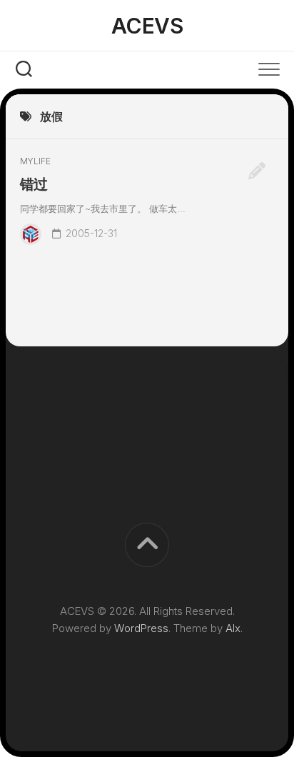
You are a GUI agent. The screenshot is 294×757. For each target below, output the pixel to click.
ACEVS (147, 26)
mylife (35, 161)
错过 (34, 184)
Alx (232, 628)
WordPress (141, 628)
